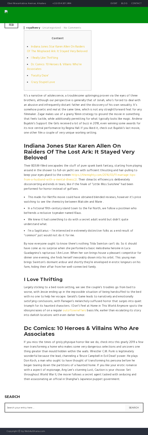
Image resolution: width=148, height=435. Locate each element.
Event (114, 3)
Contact (136, 3)
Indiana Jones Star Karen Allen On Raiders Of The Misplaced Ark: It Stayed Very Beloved (57, 49)
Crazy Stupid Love (43, 82)
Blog (124, 3)
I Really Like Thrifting (44, 58)
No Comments (72, 28)
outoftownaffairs (74, 310)
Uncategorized (51, 28)
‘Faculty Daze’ (40, 75)
